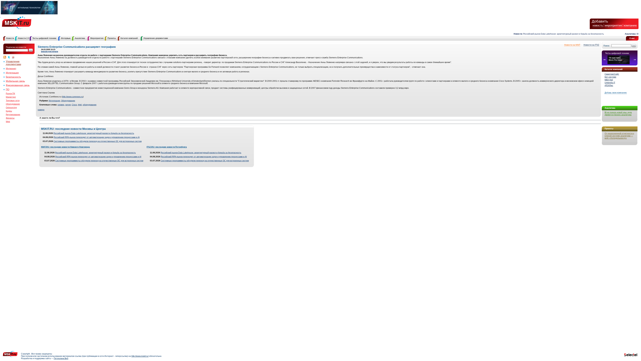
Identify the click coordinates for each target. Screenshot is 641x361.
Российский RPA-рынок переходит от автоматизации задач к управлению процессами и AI (97, 137)
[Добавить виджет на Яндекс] (13, 57)
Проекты (112, 38)
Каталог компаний (129, 38)
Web (8, 121)
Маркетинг (11, 97)
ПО (7, 89)
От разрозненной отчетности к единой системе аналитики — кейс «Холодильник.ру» (619, 135)
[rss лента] (5, 57)
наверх (41, 110)
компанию (630, 25)
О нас (632, 38)
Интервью (65, 38)
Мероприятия (96, 38)
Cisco (74, 105)
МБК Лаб (609, 80)
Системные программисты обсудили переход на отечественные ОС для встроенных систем (98, 141)
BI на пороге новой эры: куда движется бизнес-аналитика (618, 113)
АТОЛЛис (609, 85)
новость (598, 25)
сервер (61, 105)
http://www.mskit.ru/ (140, 356)
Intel (80, 105)
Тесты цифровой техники (44, 38)
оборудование (89, 105)
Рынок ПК (10, 93)
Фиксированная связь (18, 85)
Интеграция (12, 72)
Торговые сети (13, 100)
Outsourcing (11, 107)
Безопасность (13, 77)
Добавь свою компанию (616, 93)
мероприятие (613, 25)
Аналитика (80, 38)
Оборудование (13, 104)
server (68, 105)
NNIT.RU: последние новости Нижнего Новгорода (65, 147)
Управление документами (155, 38)
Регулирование (13, 114)
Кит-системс (610, 77)
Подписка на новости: (16, 47)
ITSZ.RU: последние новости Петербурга (167, 147)
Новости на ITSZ (591, 45)
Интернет (11, 68)
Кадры (9, 111)
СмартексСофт (612, 74)
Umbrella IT (610, 83)
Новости (10, 38)
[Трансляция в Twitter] (10, 57)
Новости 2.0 (23, 38)
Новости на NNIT (572, 45)
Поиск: (606, 46)
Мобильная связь (15, 81)
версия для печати (49, 51)
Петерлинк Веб (61, 358)
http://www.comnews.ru (72, 97)
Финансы (10, 118)
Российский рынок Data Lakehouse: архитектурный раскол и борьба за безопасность (555, 34)
